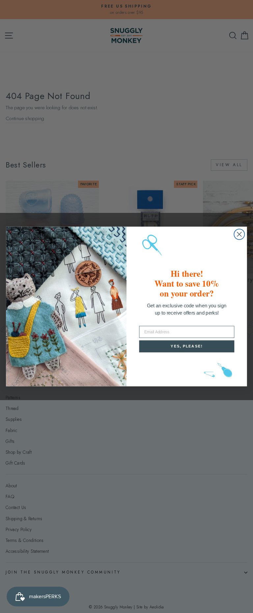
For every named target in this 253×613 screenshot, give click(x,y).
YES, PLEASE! (187, 346)
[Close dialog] (239, 234)
